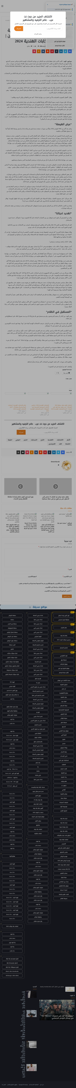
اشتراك (18, 28)
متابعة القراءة (38, 34)
